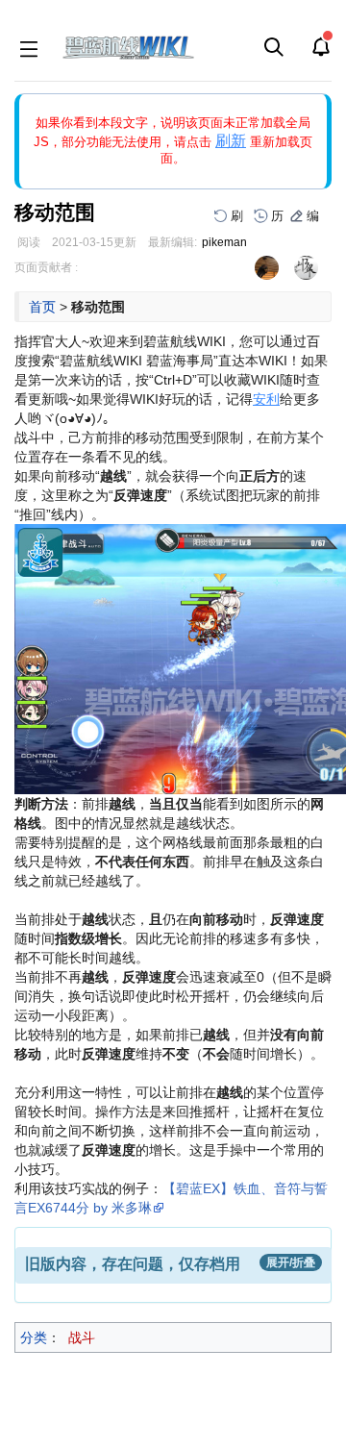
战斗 (81, 1337)
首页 (42, 306)
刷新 (230, 141)
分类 (33, 1337)
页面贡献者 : (46, 267)
